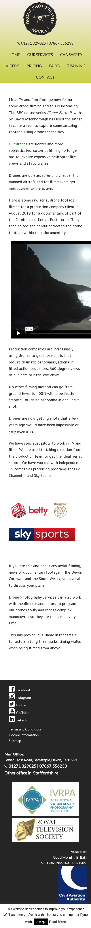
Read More (57, 922)
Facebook (23, 690)
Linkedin (21, 720)
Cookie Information (24, 735)
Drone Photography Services (45, 20)
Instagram (23, 697)
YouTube (22, 712)
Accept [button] (41, 922)
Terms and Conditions (25, 729)
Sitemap (15, 740)
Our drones (18, 143)
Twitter (21, 705)
